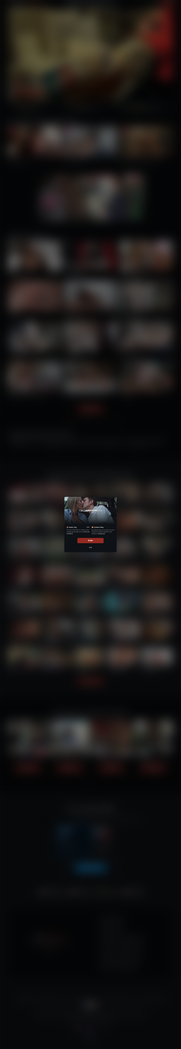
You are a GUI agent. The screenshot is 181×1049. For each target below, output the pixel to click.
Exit (90, 547)
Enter (90, 540)
